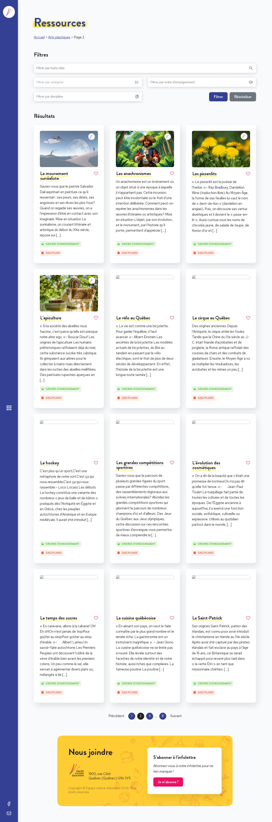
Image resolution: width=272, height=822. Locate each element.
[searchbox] (198, 83)
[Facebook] (9, 803)
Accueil (39, 37)
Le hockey (49, 462)
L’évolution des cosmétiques (206, 465)
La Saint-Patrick (207, 618)
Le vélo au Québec (133, 317)
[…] (58, 235)
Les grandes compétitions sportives (139, 465)
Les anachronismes (133, 173)
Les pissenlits (204, 173)
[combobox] (88, 82)
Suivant (176, 716)
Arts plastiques (59, 37)
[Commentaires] (9, 813)
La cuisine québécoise (136, 618)
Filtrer (218, 96)
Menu (9, 407)
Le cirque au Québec (211, 317)
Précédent (116, 716)
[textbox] (50, 82)
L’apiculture (50, 317)
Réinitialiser (242, 96)
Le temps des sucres (58, 618)
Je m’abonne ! (168, 782)
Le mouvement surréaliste (54, 176)
